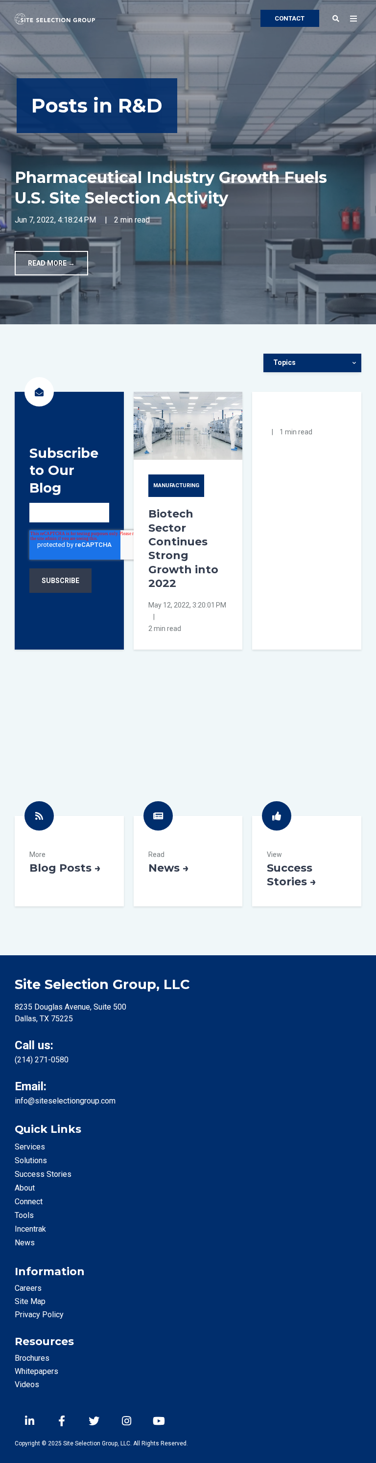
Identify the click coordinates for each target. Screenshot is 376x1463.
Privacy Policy (39, 1314)
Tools (24, 1215)
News (188, 861)
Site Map (30, 1301)
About (25, 1188)
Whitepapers (36, 1371)
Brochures (32, 1358)
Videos (27, 1384)
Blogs (69, 861)
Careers (28, 1288)
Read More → (51, 263)
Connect (29, 1201)
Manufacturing (176, 485)
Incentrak (30, 1229)
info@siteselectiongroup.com (65, 1100)
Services (30, 1146)
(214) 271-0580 (42, 1059)
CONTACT (290, 18)
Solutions (31, 1160)
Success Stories (306, 861)
